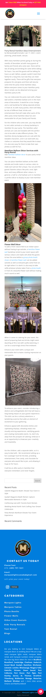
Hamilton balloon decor (17, 154)
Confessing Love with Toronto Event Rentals (21, 503)
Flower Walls (11, 616)
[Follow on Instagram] (7, 587)
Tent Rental (10, 629)
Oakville (7, 670)
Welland (7, 681)
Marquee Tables (13, 607)
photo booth (16, 56)
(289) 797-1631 (16, 568)
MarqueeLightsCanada (15, 53)
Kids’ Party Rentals (14, 624)
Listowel (7, 668)
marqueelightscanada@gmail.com (20, 575)
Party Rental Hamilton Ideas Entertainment (23, 50)
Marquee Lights (12, 602)
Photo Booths (11, 611)
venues (25, 56)
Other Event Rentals (15, 620)
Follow (14, 587)
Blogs (7, 633)
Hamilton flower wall (18, 260)
